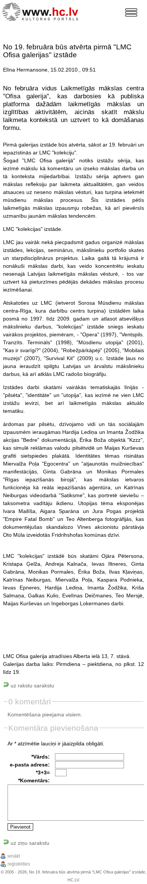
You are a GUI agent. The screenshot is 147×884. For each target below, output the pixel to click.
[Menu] (131, 12)
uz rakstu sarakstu (31, 685)
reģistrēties (19, 864)
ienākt (14, 856)
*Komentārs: (34, 780)
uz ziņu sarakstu (29, 843)
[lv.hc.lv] (42, 10)
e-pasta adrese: (30, 765)
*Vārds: (40, 757)
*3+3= (43, 772)
